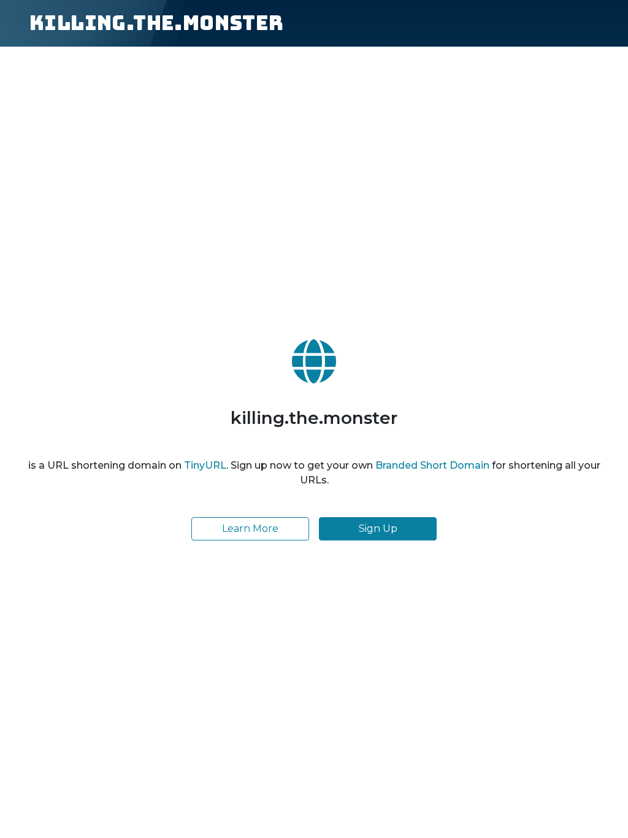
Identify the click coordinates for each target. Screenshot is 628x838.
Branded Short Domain (432, 465)
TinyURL (205, 465)
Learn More (250, 528)
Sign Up (378, 528)
